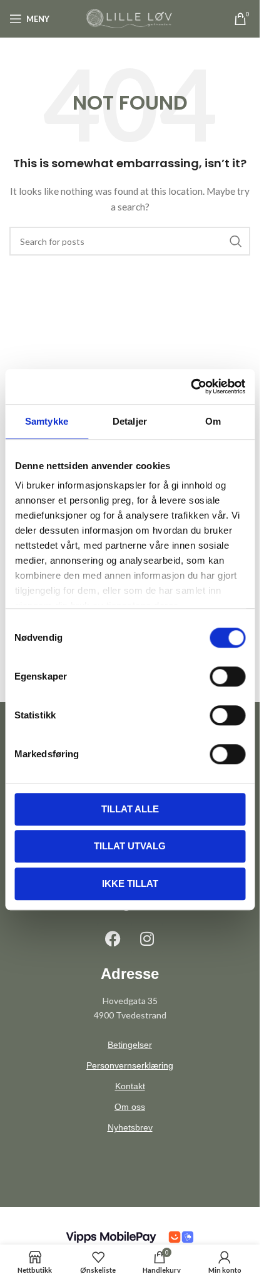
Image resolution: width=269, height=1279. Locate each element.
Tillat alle (130, 809)
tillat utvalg (130, 846)
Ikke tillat (130, 883)
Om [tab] (213, 421)
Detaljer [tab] (130, 421)
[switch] (227, 676)
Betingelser (130, 1045)
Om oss (129, 1107)
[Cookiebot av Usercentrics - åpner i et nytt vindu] (190, 386)
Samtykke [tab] (46, 421)
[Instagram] (147, 938)
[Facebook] (112, 938)
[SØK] (235, 241)
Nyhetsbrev (130, 1127)
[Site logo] (130, 18)
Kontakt (130, 1086)
